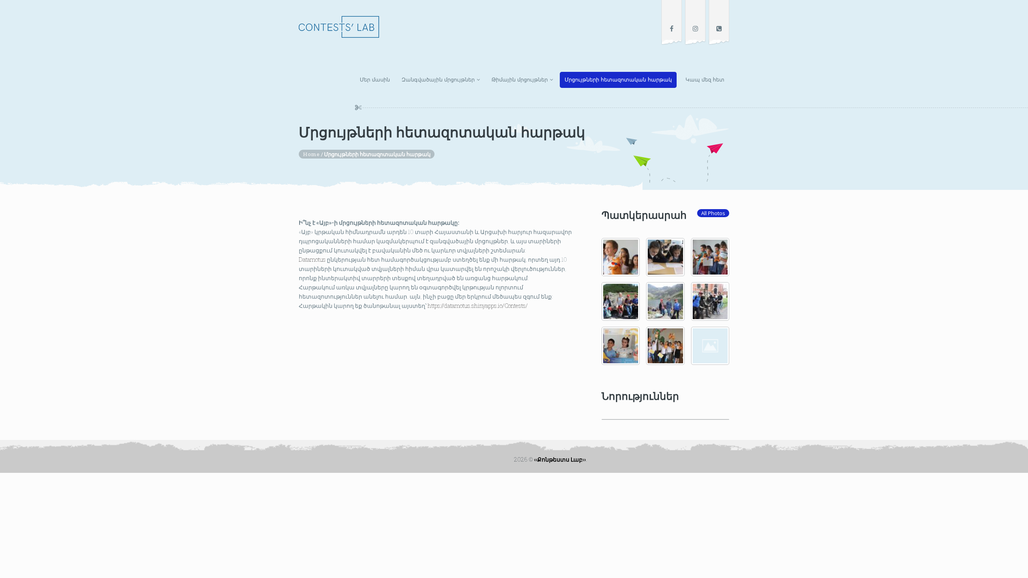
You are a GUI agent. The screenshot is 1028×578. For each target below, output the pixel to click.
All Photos (713, 213)
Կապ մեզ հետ (704, 80)
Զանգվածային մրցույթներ (438, 80)
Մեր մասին (375, 80)
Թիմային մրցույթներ (520, 80)
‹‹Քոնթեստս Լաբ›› (560, 459)
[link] (312, 259)
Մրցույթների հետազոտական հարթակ (618, 80)
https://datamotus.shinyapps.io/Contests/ (477, 305)
